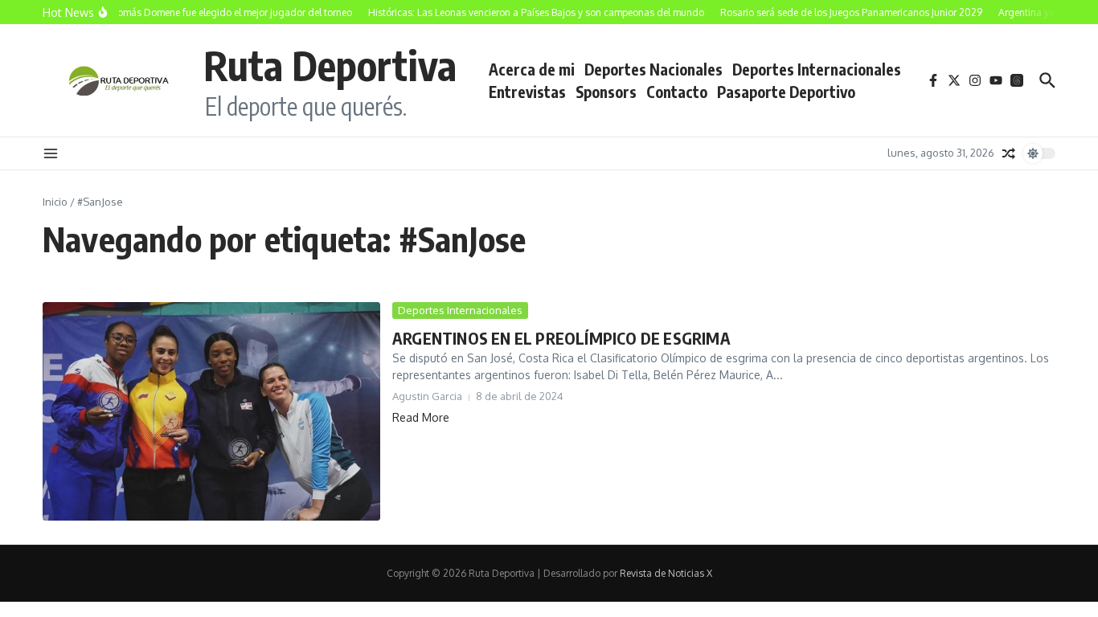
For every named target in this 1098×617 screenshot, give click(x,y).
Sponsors (606, 91)
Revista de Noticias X (666, 573)
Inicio (55, 201)
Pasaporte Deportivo (786, 91)
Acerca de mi (532, 69)
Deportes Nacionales (653, 69)
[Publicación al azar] (1008, 153)
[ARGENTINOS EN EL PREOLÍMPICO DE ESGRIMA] (211, 411)
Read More (420, 417)
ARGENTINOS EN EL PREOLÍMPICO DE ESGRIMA (561, 338)
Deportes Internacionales (816, 69)
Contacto (676, 91)
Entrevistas (527, 91)
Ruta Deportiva (330, 64)
